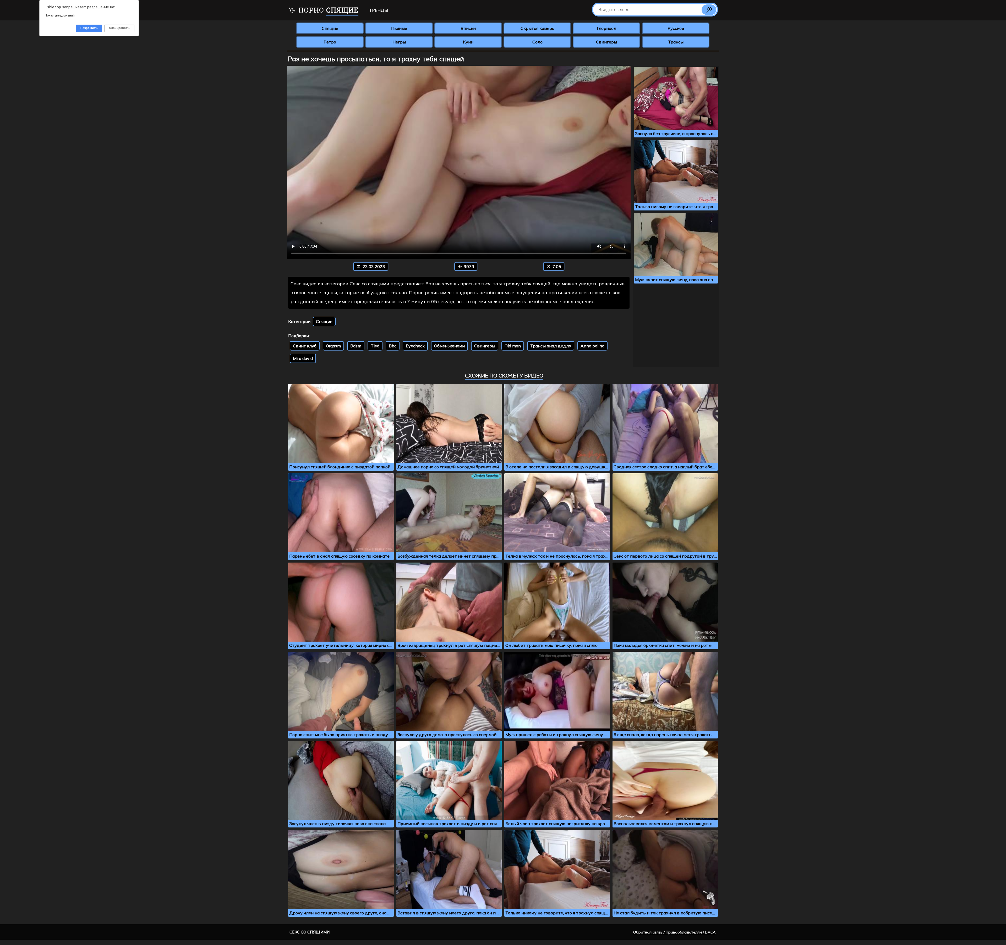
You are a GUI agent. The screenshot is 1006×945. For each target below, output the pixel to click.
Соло (537, 42)
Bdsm (355, 345)
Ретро (330, 42)
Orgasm (333, 345)
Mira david (303, 358)
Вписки (468, 28)
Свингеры (606, 42)
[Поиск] (709, 9)
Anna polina (592, 345)
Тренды (378, 10)
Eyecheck (415, 345)
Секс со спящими (309, 932)
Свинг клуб (304, 345)
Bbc (392, 345)
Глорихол (606, 28)
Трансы (676, 42)
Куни (468, 42)
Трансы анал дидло (550, 345)
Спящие (330, 28)
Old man (513, 345)
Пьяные (399, 28)
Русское (676, 28)
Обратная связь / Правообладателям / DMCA (674, 932)
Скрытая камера (537, 28)
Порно (327, 9)
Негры (399, 42)
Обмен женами (449, 345)
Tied (375, 345)
